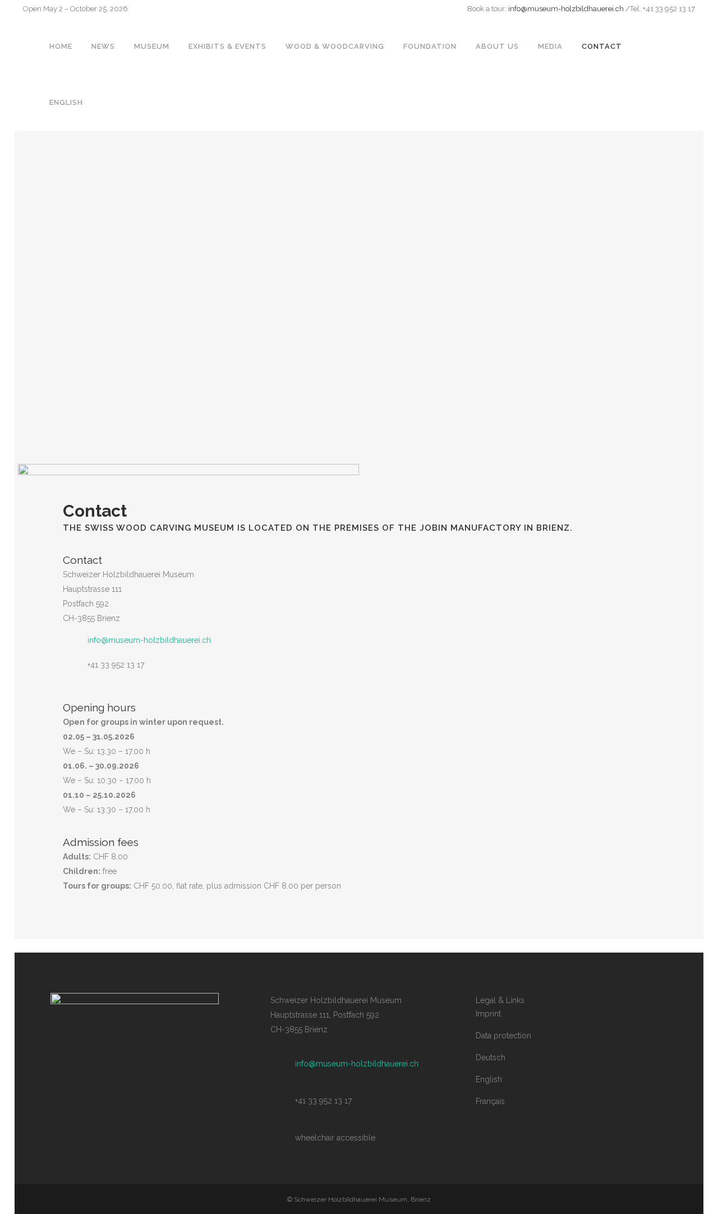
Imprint (488, 1013)
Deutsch (490, 1057)
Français (490, 1101)
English (489, 1079)
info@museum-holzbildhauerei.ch (566, 8)
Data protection (503, 1035)
